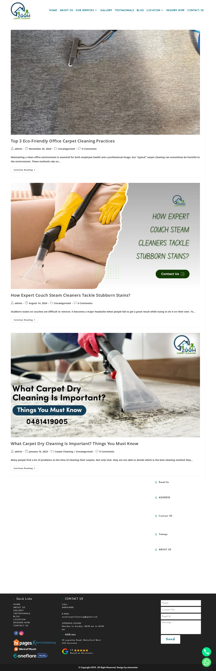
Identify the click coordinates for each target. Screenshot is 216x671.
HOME (16, 604)
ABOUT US (19, 608)
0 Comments (89, 148)
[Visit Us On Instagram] (21, 633)
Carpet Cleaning (64, 451)
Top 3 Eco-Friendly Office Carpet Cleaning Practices (63, 141)
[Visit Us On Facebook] (16, 633)
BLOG (16, 617)
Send (170, 639)
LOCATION (19, 620)
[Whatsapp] (206, 662)
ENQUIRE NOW (21, 623)
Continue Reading (26, 169)
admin (18, 148)
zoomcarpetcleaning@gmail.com (80, 617)
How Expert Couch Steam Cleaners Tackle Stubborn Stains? (70, 295)
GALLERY (18, 611)
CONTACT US (20, 626)
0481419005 (68, 608)
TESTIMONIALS (21, 614)
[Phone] (206, 651)
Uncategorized (66, 148)
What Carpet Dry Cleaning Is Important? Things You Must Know (74, 443)
